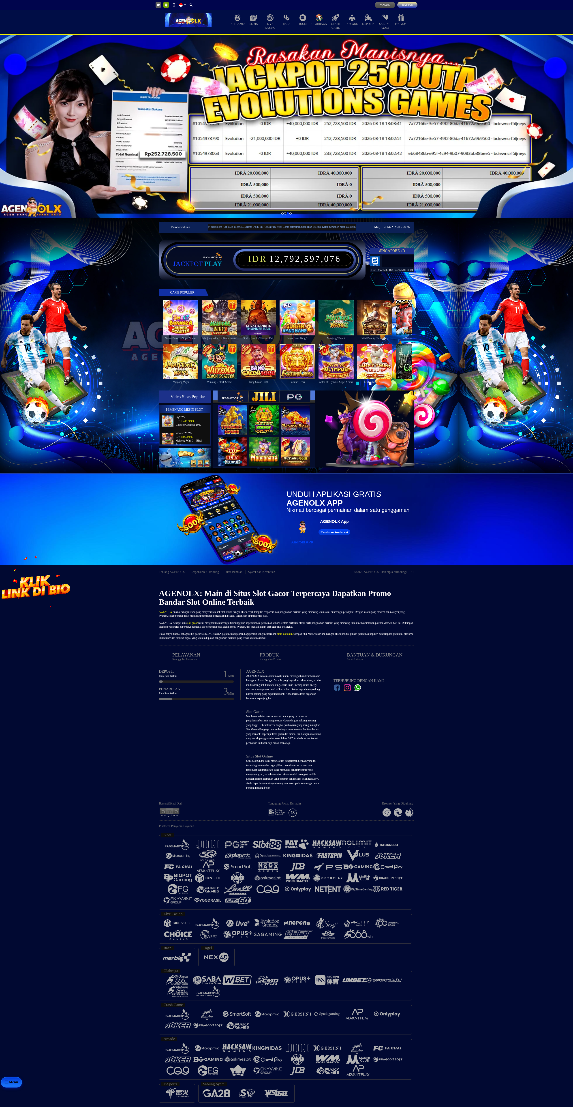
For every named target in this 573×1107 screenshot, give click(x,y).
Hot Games (237, 24)
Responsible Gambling (204, 572)
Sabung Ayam (385, 25)
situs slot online (285, 633)
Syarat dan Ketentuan (261, 572)
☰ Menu (11, 1082)
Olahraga (319, 24)
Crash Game (335, 25)
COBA (235, 415)
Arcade (352, 24)
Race (286, 24)
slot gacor (192, 622)
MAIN (184, 317)
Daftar (407, 4)
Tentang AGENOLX (172, 572)
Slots (254, 24)
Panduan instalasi (334, 532)
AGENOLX (165, 612)
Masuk (385, 4)
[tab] (233, 396)
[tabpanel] (286, 126)
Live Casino (270, 25)
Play (213, 263)
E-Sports (368, 24)
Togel (303, 24)
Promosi (401, 24)
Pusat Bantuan (233, 572)
